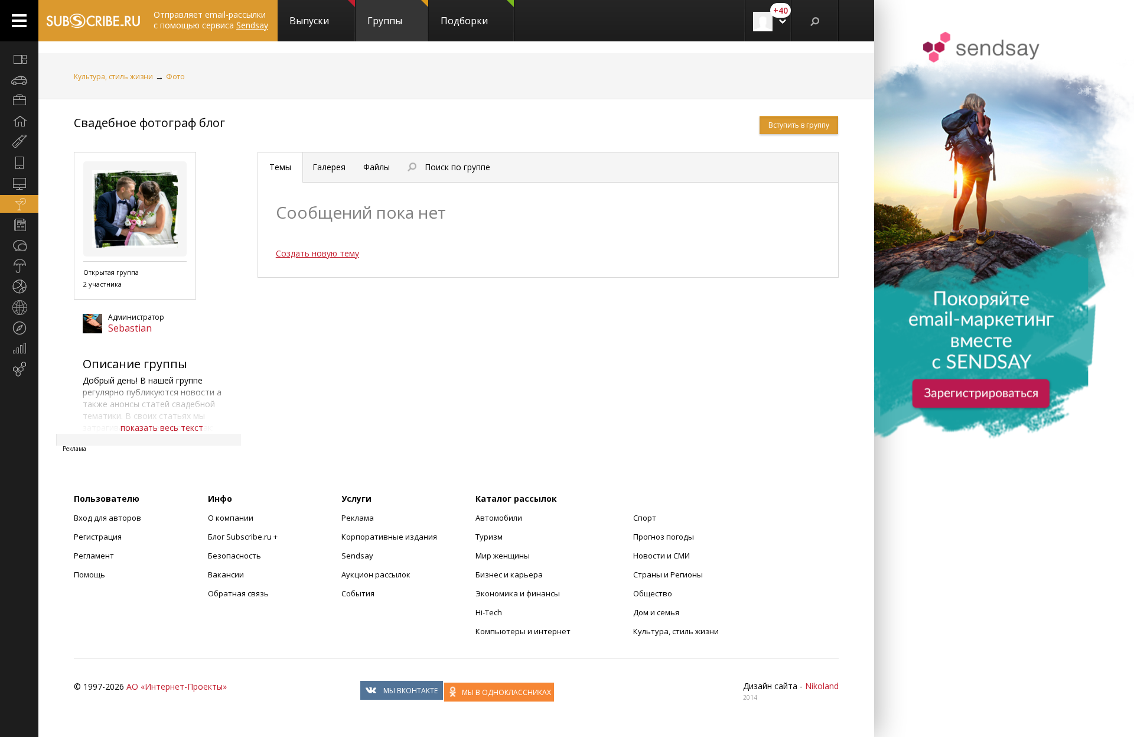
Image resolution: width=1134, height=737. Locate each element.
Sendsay (357, 555)
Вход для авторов (107, 517)
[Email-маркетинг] (19, 369)
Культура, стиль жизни (113, 77)
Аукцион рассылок (375, 574)
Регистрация (98, 536)
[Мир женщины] (19, 142)
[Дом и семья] (19, 121)
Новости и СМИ (661, 555)
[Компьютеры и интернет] (19, 183)
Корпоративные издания (389, 536)
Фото (175, 77)
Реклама (357, 517)
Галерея (329, 167)
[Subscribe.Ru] (93, 20)
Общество (652, 593)
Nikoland (822, 685)
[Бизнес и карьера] (19, 100)
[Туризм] (19, 328)
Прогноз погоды (663, 536)
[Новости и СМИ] (19, 224)
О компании (230, 517)
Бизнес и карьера (509, 574)
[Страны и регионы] (19, 307)
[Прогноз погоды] (19, 266)
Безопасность (234, 555)
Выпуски (309, 20)
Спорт (644, 517)
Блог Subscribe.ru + (243, 536)
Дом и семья (656, 612)
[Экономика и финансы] (19, 349)
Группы (384, 20)
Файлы (376, 167)
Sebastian (130, 328)
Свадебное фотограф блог (149, 123)
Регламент (94, 555)
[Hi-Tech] (19, 162)
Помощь (89, 574)
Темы (280, 167)
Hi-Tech (488, 612)
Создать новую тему (317, 253)
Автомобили (498, 517)
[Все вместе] (19, 59)
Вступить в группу (798, 125)
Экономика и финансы (517, 593)
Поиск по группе (455, 167)
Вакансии (226, 574)
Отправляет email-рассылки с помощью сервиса (211, 20)
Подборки (464, 20)
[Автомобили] (19, 80)
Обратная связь (238, 593)
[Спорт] (19, 287)
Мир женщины (502, 555)
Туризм (489, 536)
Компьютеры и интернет (523, 631)
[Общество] (19, 245)
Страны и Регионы (668, 574)
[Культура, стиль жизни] (19, 204)
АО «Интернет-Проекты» (176, 686)
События (357, 593)
